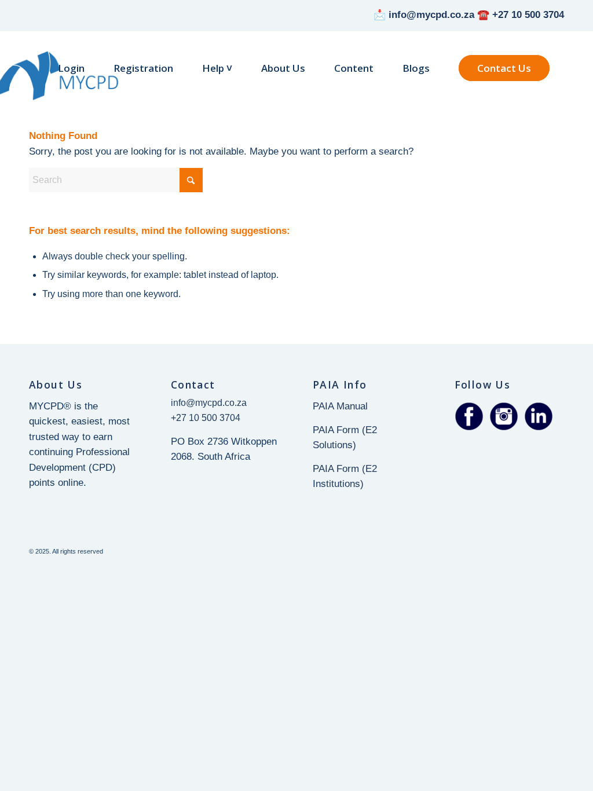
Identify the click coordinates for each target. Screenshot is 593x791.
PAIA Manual (340, 406)
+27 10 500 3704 (205, 418)
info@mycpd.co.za (209, 403)
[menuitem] (71, 68)
